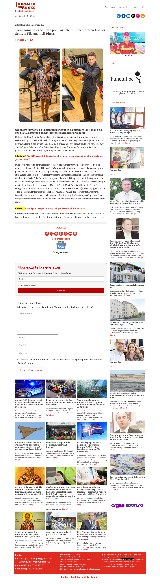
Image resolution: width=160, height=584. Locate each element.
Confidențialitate (80, 577)
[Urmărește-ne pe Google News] (61, 247)
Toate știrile (123, 7)
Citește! (38, 417)
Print (134, 7)
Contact (65, 577)
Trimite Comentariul (31, 370)
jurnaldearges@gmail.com (38, 558)
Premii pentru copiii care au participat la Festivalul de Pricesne (55, 208)
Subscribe (61, 290)
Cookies (95, 577)
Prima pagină (110, 7)
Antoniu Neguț (25, 39)
